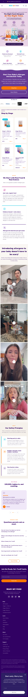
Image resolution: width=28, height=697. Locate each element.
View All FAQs (14, 561)
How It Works (14, 92)
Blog (4, 629)
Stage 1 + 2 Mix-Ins (7, 606)
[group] (14, 27)
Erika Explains (6, 624)
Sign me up (14, 692)
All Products (5, 603)
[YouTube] (19, 596)
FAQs (4, 626)
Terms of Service (6, 651)
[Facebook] (9, 596)
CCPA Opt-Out (6, 646)
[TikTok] (15, 596)
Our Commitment (6, 636)
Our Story (5, 634)
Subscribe (14, 580)
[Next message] (24, 2)
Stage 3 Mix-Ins (6, 610)
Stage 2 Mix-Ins (6, 608)
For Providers (5, 638)
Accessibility (5, 653)
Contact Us (5, 644)
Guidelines (5, 622)
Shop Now (14, 88)
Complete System (7, 612)
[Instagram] (12, 596)
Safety (4, 620)
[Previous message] (3, 2)
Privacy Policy (6, 648)
